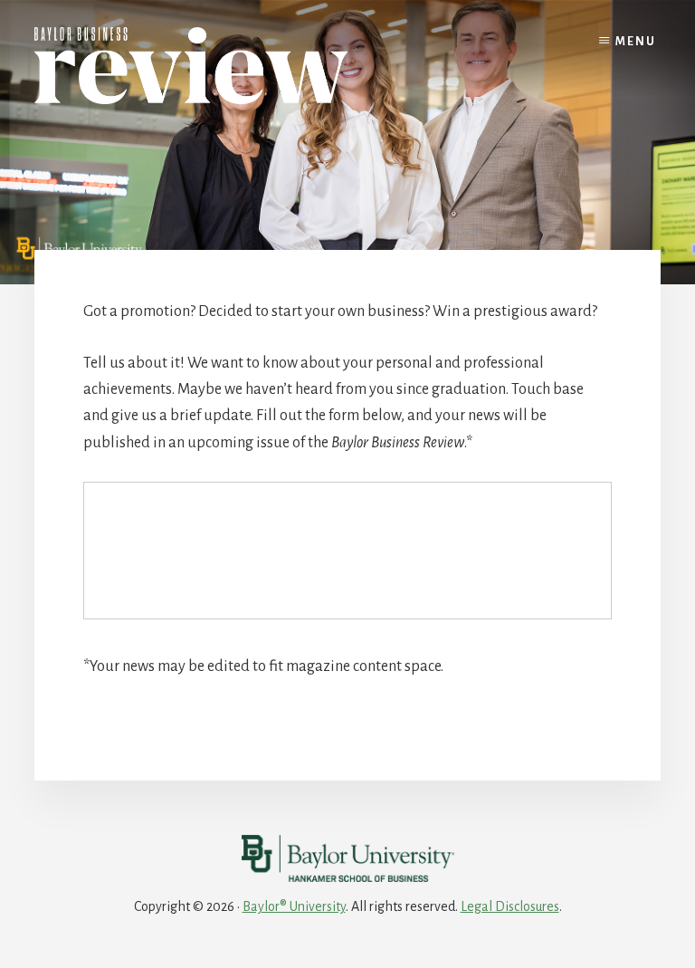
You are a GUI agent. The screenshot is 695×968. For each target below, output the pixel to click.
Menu (635, 41)
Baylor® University (294, 906)
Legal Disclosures (510, 906)
